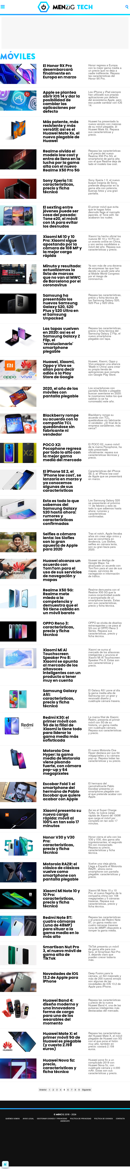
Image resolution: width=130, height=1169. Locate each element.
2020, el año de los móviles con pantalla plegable (60, 392)
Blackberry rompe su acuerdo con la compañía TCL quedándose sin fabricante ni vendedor (61, 425)
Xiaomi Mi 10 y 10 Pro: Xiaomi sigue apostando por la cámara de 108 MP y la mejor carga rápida (62, 246)
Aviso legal (28, 1118)
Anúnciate (65, 1121)
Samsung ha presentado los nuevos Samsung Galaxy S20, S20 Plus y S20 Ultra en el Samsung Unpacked (60, 307)
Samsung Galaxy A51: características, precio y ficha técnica (60, 698)
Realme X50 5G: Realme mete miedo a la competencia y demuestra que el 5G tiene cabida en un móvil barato (61, 601)
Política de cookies (103, 1118)
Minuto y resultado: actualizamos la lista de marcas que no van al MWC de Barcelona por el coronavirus (62, 275)
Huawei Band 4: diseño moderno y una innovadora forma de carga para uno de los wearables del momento (60, 1012)
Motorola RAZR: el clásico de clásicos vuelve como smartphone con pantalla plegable (61, 871)
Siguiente (86, 1089)
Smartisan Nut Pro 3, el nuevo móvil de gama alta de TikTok (62, 952)
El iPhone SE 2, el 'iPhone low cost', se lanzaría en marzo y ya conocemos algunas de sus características (62, 481)
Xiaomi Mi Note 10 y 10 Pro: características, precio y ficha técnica (61, 898)
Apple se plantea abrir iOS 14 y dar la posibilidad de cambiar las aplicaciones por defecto (61, 102)
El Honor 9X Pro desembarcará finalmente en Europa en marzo (59, 71)
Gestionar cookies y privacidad (52, 1118)
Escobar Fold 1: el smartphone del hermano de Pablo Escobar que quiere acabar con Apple (61, 791)
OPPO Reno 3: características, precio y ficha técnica (58, 629)
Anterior (42, 1089)
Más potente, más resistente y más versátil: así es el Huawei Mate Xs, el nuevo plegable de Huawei (61, 131)
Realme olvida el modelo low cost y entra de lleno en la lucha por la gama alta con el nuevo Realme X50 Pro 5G (61, 160)
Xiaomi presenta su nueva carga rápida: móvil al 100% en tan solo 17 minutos (62, 818)
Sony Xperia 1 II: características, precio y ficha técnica (58, 186)
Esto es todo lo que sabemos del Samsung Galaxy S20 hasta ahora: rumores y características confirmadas (61, 512)
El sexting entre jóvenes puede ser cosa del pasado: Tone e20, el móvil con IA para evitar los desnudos (60, 217)
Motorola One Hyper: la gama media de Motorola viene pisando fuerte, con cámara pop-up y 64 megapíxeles (62, 762)
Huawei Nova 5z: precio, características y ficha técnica (59, 1066)
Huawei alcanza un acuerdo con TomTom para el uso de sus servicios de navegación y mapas (62, 570)
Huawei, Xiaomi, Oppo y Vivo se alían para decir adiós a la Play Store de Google (59, 369)
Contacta (120, 1118)
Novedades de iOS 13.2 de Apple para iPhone (60, 977)
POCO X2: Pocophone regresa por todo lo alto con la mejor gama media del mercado (62, 452)
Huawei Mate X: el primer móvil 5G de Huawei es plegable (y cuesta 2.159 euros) (62, 1041)
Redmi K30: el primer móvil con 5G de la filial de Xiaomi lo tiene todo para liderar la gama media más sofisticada (62, 729)
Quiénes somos (12, 1118)
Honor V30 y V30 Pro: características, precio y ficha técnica (59, 845)
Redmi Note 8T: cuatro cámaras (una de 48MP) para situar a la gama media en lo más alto (61, 927)
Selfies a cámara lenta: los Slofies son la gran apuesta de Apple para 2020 (60, 541)
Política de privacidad (80, 1118)
